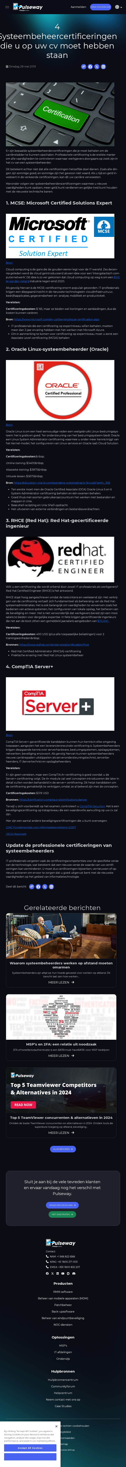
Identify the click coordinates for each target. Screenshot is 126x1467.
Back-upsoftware (63, 1311)
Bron (9, 262)
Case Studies (63, 1406)
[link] (28, 7)
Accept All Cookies (30, 1448)
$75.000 (103, 621)
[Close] (56, 1426)
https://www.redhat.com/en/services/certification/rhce (54, 644)
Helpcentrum (63, 1393)
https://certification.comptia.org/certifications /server (53, 799)
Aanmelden (78, 7)
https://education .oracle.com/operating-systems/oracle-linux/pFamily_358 (62, 482)
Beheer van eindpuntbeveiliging (63, 1318)
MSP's (63, 1345)
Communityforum (63, 1386)
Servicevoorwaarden (63, 1438)
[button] (100, 7)
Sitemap (63, 1444)
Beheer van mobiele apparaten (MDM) (63, 1298)
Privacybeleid (63, 1431)
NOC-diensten (63, 1324)
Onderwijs (63, 1358)
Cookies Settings (67, 1450)
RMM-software (63, 1291)
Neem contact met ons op (63, 1399)
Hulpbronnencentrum (63, 1379)
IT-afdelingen (63, 1352)
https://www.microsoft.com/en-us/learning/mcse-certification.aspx (56, 319)
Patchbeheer (63, 1305)
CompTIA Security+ (92, 806)
